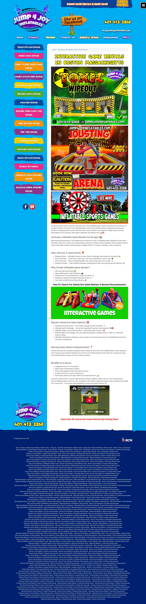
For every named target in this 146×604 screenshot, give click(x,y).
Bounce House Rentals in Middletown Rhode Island (44, 463)
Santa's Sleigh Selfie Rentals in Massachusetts (42, 565)
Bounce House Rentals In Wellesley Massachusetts (72, 591)
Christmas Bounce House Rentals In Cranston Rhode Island (71, 575)
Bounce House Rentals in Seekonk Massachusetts (76, 453)
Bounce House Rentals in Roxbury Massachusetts (104, 561)
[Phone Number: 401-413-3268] (117, 22)
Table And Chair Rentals (29, 123)
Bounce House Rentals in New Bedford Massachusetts (73, 459)
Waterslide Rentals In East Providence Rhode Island (32, 541)
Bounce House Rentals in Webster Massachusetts (59, 485)
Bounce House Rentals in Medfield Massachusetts (42, 489)
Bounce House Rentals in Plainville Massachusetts (43, 477)
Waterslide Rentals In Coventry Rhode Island (88, 539)
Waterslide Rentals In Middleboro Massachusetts (73, 503)
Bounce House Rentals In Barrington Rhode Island (43, 469)
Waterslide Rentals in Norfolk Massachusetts (73, 497)
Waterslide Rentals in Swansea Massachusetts (103, 457)
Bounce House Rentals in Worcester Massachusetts (43, 559)
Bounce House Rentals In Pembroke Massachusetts (103, 509)
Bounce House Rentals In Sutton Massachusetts (71, 499)
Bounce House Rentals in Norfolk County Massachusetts (56, 495)
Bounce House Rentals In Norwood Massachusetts (115, 505)
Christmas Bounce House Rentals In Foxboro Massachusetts (36, 581)
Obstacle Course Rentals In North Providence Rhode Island (72, 521)
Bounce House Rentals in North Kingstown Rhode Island (41, 471)
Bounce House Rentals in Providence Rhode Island (102, 469)
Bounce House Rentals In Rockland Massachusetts (65, 563)
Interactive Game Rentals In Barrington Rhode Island (73, 529)
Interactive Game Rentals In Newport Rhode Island (43, 567)
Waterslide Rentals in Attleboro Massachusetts (71, 455)
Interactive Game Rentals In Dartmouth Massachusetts (106, 525)
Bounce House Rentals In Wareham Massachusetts (40, 597)
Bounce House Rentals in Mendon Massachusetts (116, 479)
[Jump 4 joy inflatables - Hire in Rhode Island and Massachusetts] (35, 18)
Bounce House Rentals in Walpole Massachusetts (43, 483)
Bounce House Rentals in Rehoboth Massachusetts (71, 465)
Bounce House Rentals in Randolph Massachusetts (39, 493)
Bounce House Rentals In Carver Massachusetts (103, 559)
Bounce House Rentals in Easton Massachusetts (88, 485)
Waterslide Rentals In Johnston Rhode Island (116, 541)
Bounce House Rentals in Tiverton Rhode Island (73, 467)
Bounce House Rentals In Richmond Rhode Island (59, 537)
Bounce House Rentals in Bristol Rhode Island (73, 463)
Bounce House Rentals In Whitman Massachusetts (42, 509)
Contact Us (67, 37)
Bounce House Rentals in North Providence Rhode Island (103, 455)
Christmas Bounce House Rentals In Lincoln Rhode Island (37, 579)
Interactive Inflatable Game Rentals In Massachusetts (93, 501)
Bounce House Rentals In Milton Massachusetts (73, 553)
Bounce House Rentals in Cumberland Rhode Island (41, 455)
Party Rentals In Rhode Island (117, 491)
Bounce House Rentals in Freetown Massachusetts (102, 463)
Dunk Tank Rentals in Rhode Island (108, 451)
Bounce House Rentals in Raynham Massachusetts (104, 489)
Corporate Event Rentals (29, 149)
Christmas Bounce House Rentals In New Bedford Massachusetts (108, 575)
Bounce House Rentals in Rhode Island (37, 447)
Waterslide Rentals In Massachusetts (120, 501)
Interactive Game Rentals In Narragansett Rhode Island (70, 569)
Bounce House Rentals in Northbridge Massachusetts (101, 487)
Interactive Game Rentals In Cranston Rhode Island (107, 523)
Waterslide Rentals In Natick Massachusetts (87, 505)
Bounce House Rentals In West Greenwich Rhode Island (114, 535)
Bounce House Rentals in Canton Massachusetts (63, 491)
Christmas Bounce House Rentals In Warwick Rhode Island (36, 575)
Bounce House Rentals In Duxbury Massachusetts (35, 563)
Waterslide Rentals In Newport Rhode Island (72, 567)
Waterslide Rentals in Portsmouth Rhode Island (88, 479)
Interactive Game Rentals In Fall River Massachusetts (74, 527)
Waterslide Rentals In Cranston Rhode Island (62, 541)
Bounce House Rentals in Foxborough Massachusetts (71, 475)
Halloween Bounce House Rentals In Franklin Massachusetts (39, 591)
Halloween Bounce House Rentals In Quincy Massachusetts (108, 595)
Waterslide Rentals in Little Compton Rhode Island (30, 479)
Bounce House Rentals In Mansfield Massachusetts (103, 513)
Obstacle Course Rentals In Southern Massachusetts (43, 451)
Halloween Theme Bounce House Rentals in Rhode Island (75, 547)
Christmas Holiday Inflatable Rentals (29, 189)
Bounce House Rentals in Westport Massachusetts (41, 465)
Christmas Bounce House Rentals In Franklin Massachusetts (108, 579)
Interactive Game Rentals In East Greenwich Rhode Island (72, 525)
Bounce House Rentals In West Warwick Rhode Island (72, 543)
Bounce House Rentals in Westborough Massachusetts (104, 555)
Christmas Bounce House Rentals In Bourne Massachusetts (104, 597)
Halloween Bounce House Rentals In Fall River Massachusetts (106, 569)
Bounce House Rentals (29, 55)
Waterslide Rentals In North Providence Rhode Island (102, 517)
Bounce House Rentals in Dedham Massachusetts (73, 557)
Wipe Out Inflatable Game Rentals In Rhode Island (72, 531)
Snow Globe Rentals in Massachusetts (114, 563)
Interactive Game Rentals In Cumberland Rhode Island (75, 523)
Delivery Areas (89, 37)
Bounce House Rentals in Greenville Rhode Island (74, 473)
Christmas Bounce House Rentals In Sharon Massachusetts (37, 585)
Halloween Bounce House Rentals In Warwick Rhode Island (37, 595)
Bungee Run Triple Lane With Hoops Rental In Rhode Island (103, 545)
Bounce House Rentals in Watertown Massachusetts (73, 561)
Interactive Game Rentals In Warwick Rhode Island (39, 525)
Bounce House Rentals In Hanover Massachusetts (43, 511)
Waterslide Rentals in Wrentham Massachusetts (73, 477)
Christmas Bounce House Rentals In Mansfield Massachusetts (73, 581)
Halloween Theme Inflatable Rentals (29, 177)
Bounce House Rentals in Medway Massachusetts (86, 481)
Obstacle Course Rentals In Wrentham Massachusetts (113, 507)
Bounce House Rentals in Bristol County (27, 495)
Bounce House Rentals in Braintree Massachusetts (103, 549)
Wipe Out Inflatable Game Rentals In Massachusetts (103, 531)
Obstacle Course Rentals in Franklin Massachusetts (44, 497)
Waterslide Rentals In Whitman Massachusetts (103, 511)
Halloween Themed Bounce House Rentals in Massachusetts (39, 547)
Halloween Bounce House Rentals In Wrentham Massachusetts (72, 593)
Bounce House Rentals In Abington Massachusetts (74, 511)
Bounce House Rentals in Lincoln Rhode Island (73, 469)
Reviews (50, 37)
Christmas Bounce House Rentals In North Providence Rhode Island (36, 583)
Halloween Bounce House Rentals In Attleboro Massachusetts (109, 589)
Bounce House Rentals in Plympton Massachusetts (104, 503)
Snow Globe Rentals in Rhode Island (91, 563)
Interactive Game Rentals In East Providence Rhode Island (41, 523)
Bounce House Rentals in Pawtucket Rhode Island (43, 467)
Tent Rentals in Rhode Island (91, 449)
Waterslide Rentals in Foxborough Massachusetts (102, 477)
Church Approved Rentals (28, 157)
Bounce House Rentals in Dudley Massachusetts (43, 487)
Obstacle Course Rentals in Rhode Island (70, 449)
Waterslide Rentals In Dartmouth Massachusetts (75, 457)
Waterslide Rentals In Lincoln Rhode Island (89, 541)
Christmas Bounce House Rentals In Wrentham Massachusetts (72, 579)
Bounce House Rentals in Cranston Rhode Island (106, 471)
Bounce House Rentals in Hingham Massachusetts (43, 553)
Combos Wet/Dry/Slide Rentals (29, 76)
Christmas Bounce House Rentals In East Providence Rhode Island (72, 573)
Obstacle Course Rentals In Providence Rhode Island (102, 567)
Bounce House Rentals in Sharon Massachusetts (103, 483)
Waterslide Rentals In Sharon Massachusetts (30, 507)
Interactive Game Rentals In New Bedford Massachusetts (40, 527)
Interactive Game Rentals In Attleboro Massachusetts (41, 545)
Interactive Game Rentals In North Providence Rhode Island (42, 519)
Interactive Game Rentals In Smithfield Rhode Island (89, 533)
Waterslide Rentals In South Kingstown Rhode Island (31, 449)
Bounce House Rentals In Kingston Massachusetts (73, 559)
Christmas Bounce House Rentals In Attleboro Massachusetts (34, 573)
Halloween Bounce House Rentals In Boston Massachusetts (35, 593)
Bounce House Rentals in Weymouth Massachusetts (73, 555)
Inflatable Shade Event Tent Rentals (29, 112)
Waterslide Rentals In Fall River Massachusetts (29, 533)
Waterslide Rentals (29, 102)
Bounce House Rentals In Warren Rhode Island (60, 539)
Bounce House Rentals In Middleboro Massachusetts (42, 503)
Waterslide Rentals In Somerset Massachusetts (116, 539)
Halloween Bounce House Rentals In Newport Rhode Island (58, 599)
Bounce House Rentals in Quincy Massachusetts (103, 551)
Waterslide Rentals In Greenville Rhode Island (42, 543)
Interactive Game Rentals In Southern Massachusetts (41, 453)
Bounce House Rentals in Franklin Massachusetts (116, 481)
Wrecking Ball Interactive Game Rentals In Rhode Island (102, 499)
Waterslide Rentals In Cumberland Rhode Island (103, 543)
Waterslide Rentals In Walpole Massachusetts (57, 507)
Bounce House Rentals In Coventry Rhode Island (104, 529)
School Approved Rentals (28, 47)
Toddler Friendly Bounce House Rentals (29, 66)
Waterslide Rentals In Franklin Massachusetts (117, 495)
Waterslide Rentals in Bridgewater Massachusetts (41, 499)
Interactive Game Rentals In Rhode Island (69, 447)
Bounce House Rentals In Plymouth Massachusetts (62, 501)
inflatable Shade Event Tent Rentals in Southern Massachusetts (78, 451)
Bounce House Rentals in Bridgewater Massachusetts (73, 489)
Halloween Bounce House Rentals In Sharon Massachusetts (35, 589)
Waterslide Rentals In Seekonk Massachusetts (71, 545)
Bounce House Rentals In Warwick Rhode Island (106, 453)
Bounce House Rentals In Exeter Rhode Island (54, 535)
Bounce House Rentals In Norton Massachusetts (43, 517)
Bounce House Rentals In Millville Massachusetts (73, 513)
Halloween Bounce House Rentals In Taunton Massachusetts (110, 593)
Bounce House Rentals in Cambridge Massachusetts (43, 557)
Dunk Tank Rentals (29, 131)
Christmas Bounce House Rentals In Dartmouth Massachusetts (36, 577)
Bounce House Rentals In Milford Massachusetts (57, 481)
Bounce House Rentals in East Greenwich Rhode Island (75, 471)
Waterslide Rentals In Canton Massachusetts (84, 507)
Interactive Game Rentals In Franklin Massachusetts (42, 529)
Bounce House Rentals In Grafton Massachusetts (75, 519)
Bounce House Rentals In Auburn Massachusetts (91, 599)
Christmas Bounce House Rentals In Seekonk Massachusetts (73, 577)
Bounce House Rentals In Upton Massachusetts (71, 517)
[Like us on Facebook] (74, 24)
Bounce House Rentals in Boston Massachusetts (74, 549)
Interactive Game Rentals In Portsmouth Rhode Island (106, 527)
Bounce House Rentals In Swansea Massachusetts (30, 539)
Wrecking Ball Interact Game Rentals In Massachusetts (30, 501)
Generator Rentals (29, 140)
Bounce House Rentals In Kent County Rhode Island (102, 497)
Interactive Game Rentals (29, 85)
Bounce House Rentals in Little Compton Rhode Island (73, 461)
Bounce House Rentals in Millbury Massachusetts (73, 483)
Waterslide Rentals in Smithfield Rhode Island (41, 475)
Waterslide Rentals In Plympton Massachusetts (30, 505)
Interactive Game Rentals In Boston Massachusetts (73, 50)
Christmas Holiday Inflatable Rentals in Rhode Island (109, 547)
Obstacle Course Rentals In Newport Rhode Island (102, 565)
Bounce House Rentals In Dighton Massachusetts (58, 533)
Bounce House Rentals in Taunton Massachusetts (103, 515)
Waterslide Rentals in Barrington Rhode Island (59, 479)
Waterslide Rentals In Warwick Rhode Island (88, 537)
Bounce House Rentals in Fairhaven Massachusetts (41, 461)
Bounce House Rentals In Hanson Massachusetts (72, 509)
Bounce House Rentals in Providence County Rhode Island (72, 493)
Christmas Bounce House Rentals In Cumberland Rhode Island (75, 583)
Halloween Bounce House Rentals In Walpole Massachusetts (111, 587)
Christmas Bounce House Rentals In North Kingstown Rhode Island (73, 587)
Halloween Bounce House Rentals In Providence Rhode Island (37, 571)
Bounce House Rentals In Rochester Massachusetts (71, 597)
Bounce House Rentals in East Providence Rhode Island (103, 465)
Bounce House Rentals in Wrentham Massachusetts (103, 475)
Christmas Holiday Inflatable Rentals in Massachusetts (43, 549)
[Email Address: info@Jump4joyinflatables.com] (116, 30)
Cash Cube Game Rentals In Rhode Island (118, 533)
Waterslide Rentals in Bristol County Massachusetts (88, 495)
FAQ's (126, 37)
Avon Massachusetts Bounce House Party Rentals (58, 505)
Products (34, 37)
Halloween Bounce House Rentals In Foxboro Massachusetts (72, 589)
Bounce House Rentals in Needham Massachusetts (73, 551)
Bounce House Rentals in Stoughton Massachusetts (93, 491)
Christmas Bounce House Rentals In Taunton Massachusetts (72, 585)
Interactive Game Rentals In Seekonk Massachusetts (106, 521)
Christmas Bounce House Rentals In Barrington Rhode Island (109, 571)
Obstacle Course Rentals (28, 93)
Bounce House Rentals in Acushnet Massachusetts (104, 459)
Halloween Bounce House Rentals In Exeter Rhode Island (73, 595)
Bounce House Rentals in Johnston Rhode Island (103, 467)
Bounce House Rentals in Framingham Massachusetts (41, 555)
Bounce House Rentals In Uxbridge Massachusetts (39, 521)
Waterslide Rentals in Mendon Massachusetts (28, 481)
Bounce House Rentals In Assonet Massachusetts (29, 537)
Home (19, 37)
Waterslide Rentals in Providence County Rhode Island (106, 493)
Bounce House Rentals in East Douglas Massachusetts (42, 473)
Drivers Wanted (52, 449)
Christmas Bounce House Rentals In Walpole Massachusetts (112, 583)
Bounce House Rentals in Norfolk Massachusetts (117, 485)
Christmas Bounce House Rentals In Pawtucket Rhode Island (109, 581)
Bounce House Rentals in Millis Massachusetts (71, 487)
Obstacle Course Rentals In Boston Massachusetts (103, 557)
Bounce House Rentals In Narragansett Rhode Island (37, 569)
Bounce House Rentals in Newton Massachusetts (43, 551)
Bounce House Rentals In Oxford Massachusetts (83, 535)
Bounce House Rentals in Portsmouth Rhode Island (105, 461)
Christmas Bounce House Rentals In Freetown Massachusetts (34, 587)
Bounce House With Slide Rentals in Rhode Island (97, 447)
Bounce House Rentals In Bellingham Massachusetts (106, 519)
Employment (111, 37)
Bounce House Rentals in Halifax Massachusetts (34, 491)
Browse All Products (29, 166)
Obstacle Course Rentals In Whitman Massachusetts (43, 513)
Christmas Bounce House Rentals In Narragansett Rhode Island (111, 573)
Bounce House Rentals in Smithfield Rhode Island (104, 473)
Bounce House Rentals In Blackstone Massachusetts (43, 515)
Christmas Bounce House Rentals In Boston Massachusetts (74, 571)
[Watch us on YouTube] (32, 207)
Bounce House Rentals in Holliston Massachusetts (29, 485)
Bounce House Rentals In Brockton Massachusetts (102, 553)
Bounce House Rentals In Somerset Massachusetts (116, 537)
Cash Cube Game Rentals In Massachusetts (27, 535)
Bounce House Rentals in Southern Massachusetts (115, 449)
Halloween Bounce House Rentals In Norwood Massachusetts (106, 591)
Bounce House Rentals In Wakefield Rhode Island (42, 531)
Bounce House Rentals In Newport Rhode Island (71, 565)
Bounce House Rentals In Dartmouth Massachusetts (45, 457)
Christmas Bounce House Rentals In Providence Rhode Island (110, 577)
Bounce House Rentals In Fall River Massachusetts (41, 459)
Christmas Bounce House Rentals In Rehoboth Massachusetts (108, 585)
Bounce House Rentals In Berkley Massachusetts (74, 515)
